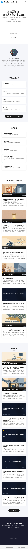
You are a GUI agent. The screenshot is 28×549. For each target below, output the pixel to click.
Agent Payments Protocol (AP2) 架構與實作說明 (13, 472)
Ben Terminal (9, 2)
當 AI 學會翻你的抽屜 (8, 278)
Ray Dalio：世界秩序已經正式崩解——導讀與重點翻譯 (13, 446)
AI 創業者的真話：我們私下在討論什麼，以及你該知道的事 (13, 419)
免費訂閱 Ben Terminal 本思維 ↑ (14, 116)
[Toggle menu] (25, 2)
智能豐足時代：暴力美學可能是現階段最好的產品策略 (13, 226)
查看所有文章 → (14, 510)
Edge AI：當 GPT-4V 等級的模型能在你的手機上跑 (13, 498)
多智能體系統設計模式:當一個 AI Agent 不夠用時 (13, 304)
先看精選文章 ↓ (14, 37)
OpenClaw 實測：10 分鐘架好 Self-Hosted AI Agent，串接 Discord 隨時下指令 (14, 368)
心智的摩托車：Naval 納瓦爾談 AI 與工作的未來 (13, 253)
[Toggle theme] (15, 2)
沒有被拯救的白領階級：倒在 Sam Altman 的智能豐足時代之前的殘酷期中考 (13, 200)
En (18, 2)
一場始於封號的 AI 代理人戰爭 (10, 394)
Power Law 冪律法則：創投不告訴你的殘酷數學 (13, 330)
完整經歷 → (14, 66)
